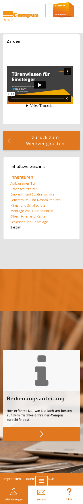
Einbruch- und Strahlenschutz (32, 194)
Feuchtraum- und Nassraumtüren (35, 200)
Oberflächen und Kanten (28, 216)
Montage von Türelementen (31, 210)
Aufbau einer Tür (23, 183)
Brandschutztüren (24, 189)
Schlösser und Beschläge (29, 222)
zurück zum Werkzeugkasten (45, 140)
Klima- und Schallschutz (27, 205)
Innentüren (21, 177)
